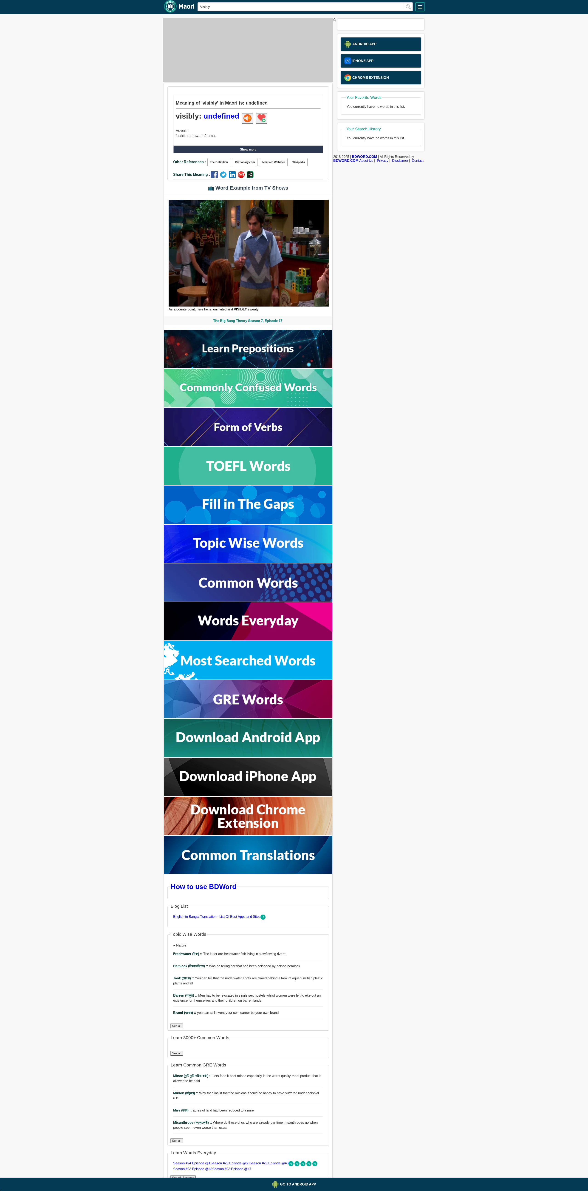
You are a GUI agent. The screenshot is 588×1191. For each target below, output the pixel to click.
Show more (248, 149)
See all (176, 1026)
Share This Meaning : (191, 174)
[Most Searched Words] (248, 678)
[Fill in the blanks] (248, 523)
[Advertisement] (247, 50)
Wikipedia (298, 162)
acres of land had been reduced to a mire (213, 1110)
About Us (366, 160)
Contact (418, 160)
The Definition (219, 162)
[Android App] (248, 756)
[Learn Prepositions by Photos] (248, 367)
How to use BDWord (203, 886)
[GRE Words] (248, 717)
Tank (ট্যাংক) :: (184, 978)
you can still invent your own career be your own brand (226, 1013)
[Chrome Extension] (248, 834)
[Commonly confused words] (248, 406)
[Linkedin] (233, 177)
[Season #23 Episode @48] (309, 1165)
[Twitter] (224, 177)
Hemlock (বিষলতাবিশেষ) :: (191, 966)
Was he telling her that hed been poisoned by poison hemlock (236, 966)
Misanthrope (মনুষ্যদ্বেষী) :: (193, 1122)
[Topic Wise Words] (248, 561)
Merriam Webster (273, 162)
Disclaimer (400, 160)
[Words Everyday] (248, 639)
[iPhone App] (248, 795)
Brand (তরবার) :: (185, 1013)
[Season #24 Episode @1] (291, 1165)
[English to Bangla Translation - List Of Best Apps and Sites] (263, 918)
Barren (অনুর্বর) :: (185, 995)
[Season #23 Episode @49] (303, 1165)
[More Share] (250, 177)
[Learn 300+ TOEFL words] (248, 484)
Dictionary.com (245, 162)
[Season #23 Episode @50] (297, 1165)
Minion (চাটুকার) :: (186, 1093)
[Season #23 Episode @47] (314, 1165)
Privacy (382, 160)
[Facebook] (215, 177)
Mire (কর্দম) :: (183, 1110)
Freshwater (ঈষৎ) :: (188, 954)
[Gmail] (242, 177)
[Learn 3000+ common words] (248, 600)
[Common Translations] (248, 873)
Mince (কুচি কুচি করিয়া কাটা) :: (192, 1076)
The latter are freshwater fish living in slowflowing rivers (229, 954)
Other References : (189, 162)
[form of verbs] (248, 445)
